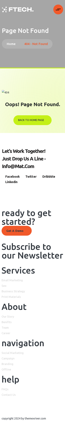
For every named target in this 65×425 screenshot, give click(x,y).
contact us (9, 394)
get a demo (15, 230)
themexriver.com (35, 418)
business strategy (13, 291)
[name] (18, 9)
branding (7, 363)
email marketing (12, 280)
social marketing (13, 352)
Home (12, 44)
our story (8, 316)
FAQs (5, 389)
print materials (11, 296)
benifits (7, 322)
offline (6, 369)
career (6, 333)
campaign (8, 358)
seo (4, 285)
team (5, 327)
